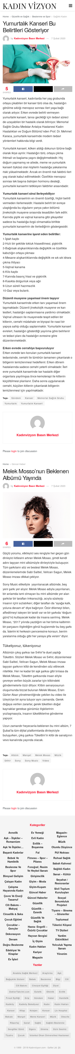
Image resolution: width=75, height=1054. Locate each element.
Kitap (22, 1010)
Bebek (32, 979)
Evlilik (62, 991)
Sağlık (38, 1022)
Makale (9, 1016)
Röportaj (14, 1022)
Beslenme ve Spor (41, 16)
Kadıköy (10, 1004)
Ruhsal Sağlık (61, 858)
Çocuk (21, 1035)
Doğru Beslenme (13, 945)
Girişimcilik (37, 876)
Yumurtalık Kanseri (32, 403)
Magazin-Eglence (62, 834)
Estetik (38, 991)
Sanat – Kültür (62, 874)
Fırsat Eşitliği (13, 997)
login (14, 451)
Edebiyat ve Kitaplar (13, 952)
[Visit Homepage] (29, 5)
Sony (18, 760)
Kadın (47, 1004)
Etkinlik (50, 991)
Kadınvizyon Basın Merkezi (29, 38)
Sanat (27, 1022)
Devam (13, 939)
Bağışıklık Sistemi (15, 979)
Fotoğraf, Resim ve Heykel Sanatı (37, 868)
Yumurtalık (11, 403)
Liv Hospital (61, 1010)
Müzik (58, 755)
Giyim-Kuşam (37, 887)
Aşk (60, 973)
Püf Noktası (62, 852)
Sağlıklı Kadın (60, 16)
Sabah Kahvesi (62, 863)
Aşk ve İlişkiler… (13, 847)
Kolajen (34, 1010)
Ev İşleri (13, 959)
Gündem (16, 397)
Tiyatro (9, 1035)
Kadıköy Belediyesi (29, 1004)
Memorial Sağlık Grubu (51, 397)
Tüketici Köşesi (62, 925)
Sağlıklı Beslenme (55, 1022)
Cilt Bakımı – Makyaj (13, 906)
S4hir (8, 760)
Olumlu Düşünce (62, 847)
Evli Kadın (37, 838)
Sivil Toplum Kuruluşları (62, 890)
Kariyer (37, 952)
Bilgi (58, 979)
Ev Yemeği (37, 832)
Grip (27, 997)
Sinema (44, 1029)
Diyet (56, 985)
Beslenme (46, 979)
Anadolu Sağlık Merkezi (25, 973)
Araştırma (47, 973)
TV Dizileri (62, 930)
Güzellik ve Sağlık (20, 16)
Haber (51, 997)
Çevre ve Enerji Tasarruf (13, 897)
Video (45, 760)
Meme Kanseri (37, 1016)
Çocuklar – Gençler (13, 926)
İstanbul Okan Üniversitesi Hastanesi (49, 1035)
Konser (46, 1010)
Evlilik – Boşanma (37, 845)
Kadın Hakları (37, 946)
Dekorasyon (13, 934)
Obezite (65, 1016)
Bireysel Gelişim (13, 876)
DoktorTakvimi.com (19, 991)
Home (6, 16)
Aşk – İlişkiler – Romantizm (13, 839)
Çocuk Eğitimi (13, 919)
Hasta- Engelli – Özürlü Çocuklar (37, 928)
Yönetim (62, 954)
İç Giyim (38, 941)
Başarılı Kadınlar (13, 852)
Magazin (37, 957)
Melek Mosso (42, 755)
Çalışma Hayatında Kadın (13, 888)
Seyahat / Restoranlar (62, 881)
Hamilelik (64, 997)
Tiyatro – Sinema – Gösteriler (62, 912)
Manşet (27, 755)
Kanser (29, 397)
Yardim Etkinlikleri (61, 937)
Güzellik (38, 903)
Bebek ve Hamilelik (13, 859)
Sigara (32, 1029)
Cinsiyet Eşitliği (40, 985)
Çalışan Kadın (13, 881)
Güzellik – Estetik (37, 910)
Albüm (15, 755)
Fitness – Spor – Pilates (37, 859)
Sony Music (31, 760)
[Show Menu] (70, 5)
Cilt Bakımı (21, 985)
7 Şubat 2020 (58, 38)
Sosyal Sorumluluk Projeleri (62, 901)
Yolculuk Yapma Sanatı (62, 946)
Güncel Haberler (37, 898)
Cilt (67, 979)
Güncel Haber (18, 463)
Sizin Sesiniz (60, 1029)
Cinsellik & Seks (13, 914)
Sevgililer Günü (16, 1029)
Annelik (13, 832)
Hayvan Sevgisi (37, 935)
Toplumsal (62, 919)
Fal (38, 852)
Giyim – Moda (37, 881)
